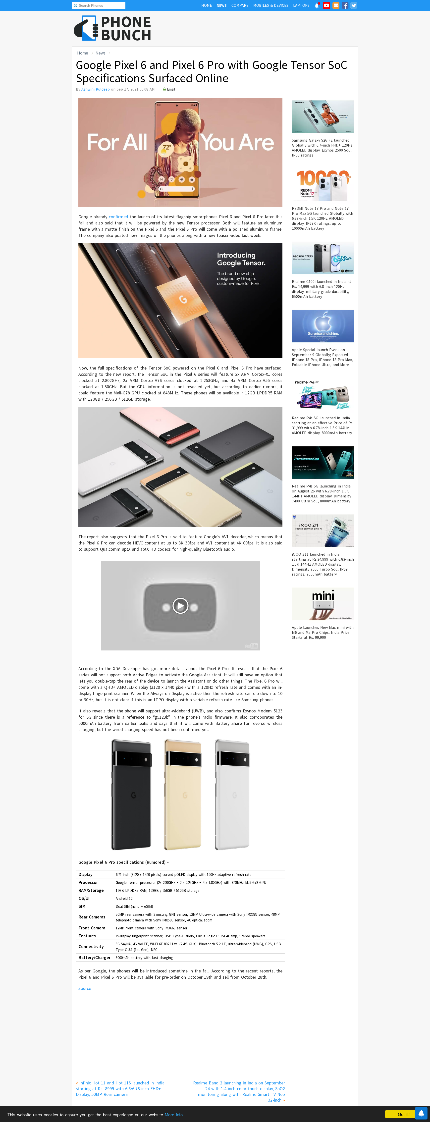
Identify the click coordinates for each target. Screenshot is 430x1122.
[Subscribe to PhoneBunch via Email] (335, 6)
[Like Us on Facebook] (345, 6)
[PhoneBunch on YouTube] (326, 7)
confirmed (117, 216)
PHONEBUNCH (126, 28)
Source (85, 988)
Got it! (404, 1114)
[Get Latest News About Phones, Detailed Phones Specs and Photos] (86, 28)
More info (174, 1114)
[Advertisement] (267, 28)
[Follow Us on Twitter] (353, 6)
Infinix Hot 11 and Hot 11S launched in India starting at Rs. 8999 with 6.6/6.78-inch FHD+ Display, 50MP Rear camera (120, 1088)
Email (171, 89)
